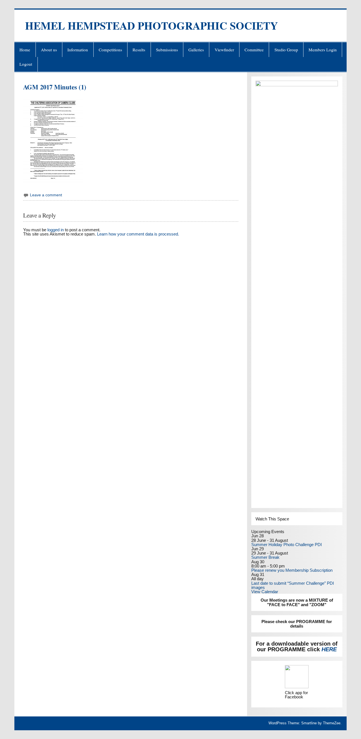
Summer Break (265, 557)
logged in (55, 229)
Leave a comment (46, 195)
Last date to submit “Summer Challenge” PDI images (292, 585)
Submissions (167, 49)
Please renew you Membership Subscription (292, 570)
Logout (25, 64)
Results (139, 49)
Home (24, 49)
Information (77, 49)
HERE (329, 649)
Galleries (196, 49)
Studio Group (286, 49)
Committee (254, 49)
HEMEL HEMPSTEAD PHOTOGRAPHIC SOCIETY (151, 25)
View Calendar (264, 591)
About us (49, 49)
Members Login (323, 49)
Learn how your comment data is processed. (138, 234)
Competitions (110, 49)
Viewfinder (224, 49)
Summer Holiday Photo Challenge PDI (286, 544)
